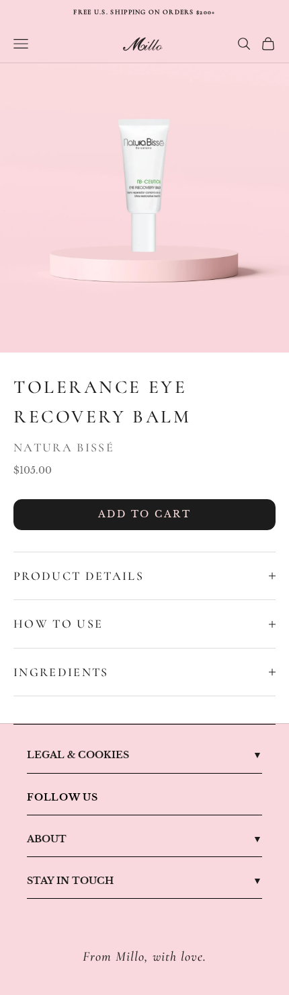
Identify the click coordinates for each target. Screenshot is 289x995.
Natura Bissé (63, 447)
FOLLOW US (62, 797)
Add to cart (145, 514)
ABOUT (47, 839)
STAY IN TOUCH (70, 881)
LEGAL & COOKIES (78, 755)
